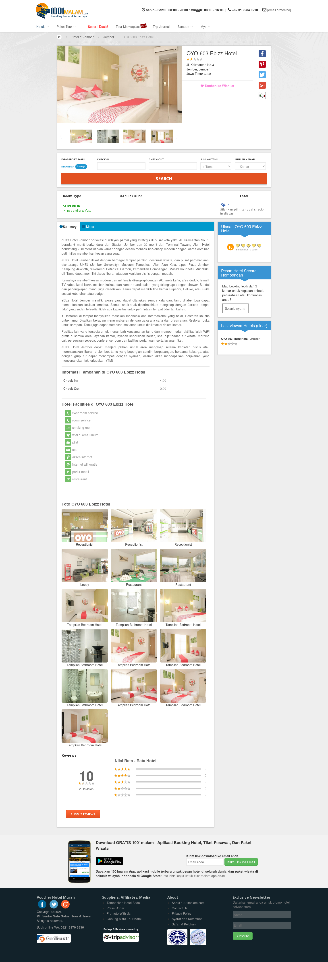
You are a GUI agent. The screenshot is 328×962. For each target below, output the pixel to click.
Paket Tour (65, 26)
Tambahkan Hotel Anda (123, 902)
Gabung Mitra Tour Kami (124, 919)
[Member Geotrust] (54, 937)
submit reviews (83, 814)
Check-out (156, 159)
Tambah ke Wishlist (219, 85)
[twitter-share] (262, 74)
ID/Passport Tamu (73, 159)
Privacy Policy (181, 913)
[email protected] (279, 10)
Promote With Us (119, 913)
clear (261, 325)
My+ (204, 26)
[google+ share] (262, 85)
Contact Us (179, 908)
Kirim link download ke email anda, (212, 856)
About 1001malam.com (188, 902)
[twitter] (54, 907)
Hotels (41, 26)
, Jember (240, 339)
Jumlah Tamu (209, 159)
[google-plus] (65, 907)
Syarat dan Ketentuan (187, 919)
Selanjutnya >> (235, 308)
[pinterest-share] (262, 64)
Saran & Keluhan (184, 924)
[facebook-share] (262, 53)
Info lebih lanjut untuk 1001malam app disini (194, 875)
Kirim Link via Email (241, 862)
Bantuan (183, 26)
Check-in (103, 159)
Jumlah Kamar (245, 159)
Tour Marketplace (128, 26)
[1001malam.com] (61, 10)
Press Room (115, 908)
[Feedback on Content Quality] (262, 95)
